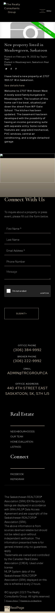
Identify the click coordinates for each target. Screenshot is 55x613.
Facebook (17, 474)
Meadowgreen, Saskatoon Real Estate (26, 63)
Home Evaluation (21, 441)
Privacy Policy (12, 601)
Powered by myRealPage (31, 601)
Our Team (16, 436)
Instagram (17, 479)
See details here (14, 85)
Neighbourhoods (22, 431)
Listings (15, 446)
